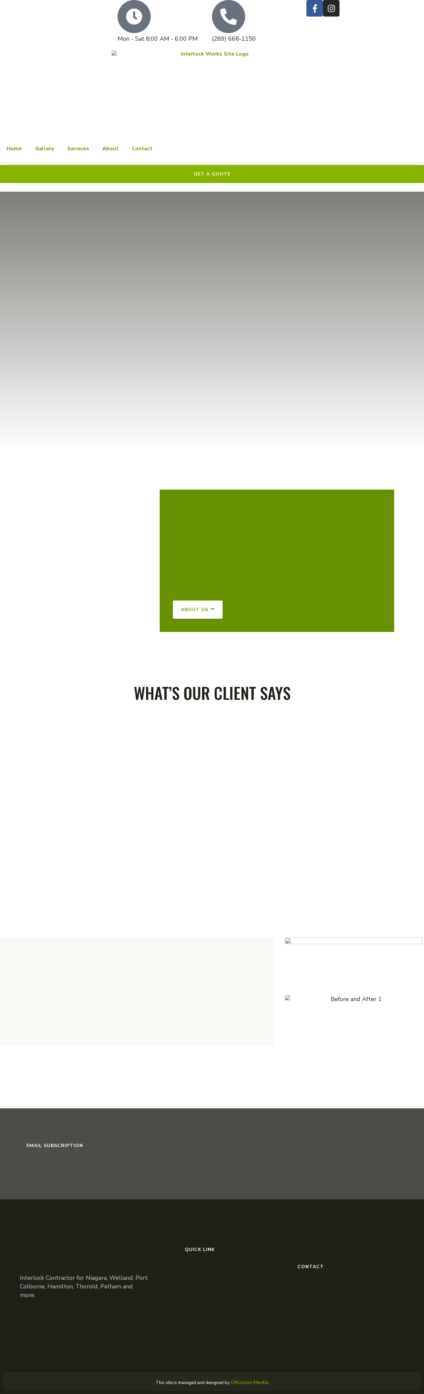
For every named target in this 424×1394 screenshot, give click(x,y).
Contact (142, 148)
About (110, 148)
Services (78, 148)
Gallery (44, 148)
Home (14, 148)
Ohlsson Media (250, 1382)
